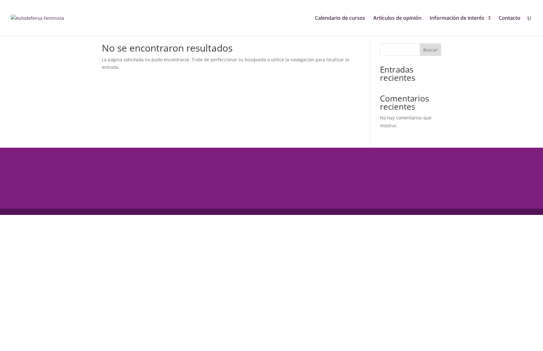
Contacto (509, 18)
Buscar (430, 50)
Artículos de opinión (397, 18)
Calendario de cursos (340, 18)
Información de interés (457, 18)
